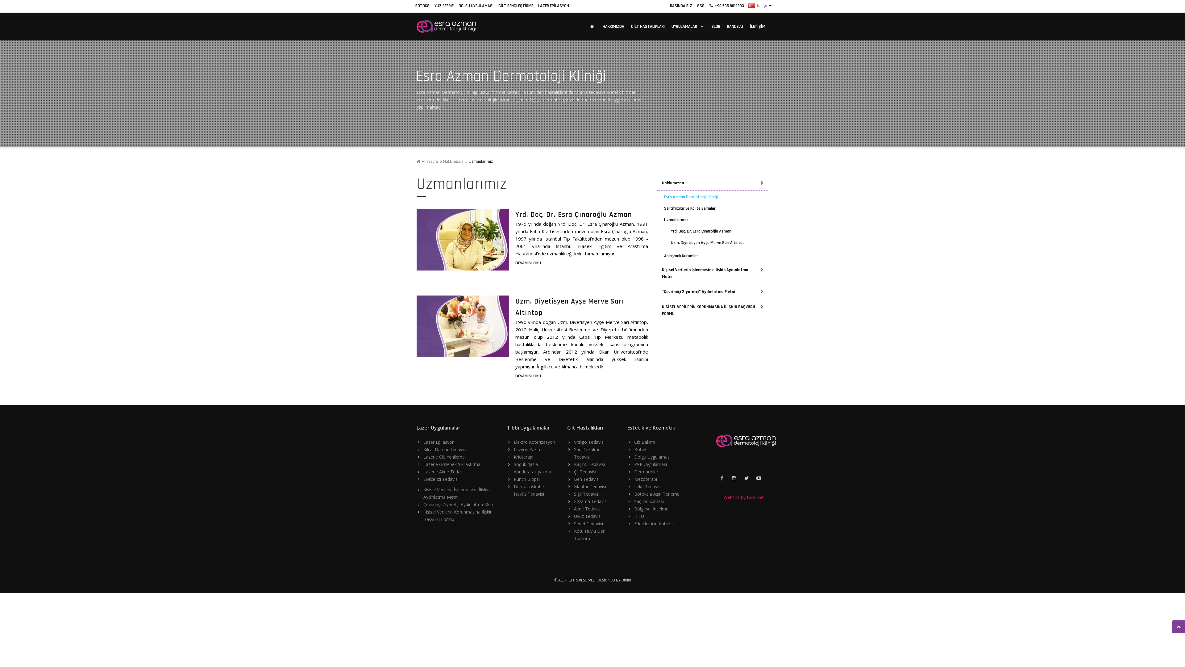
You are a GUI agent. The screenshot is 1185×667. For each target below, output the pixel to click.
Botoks (422, 6)
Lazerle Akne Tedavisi (445, 472)
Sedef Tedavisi (588, 523)
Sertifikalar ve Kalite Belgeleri (690, 208)
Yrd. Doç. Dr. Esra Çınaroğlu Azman (573, 214)
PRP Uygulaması (650, 464)
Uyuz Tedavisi (587, 516)
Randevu (735, 26)
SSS (701, 6)
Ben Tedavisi (587, 479)
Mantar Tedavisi (590, 486)
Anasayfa (429, 161)
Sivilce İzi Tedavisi (441, 479)
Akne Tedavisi (587, 509)
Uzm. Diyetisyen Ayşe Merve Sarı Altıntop (708, 242)
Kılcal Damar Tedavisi (444, 449)
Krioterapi (523, 457)
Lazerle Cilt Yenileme (444, 457)
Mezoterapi (645, 479)
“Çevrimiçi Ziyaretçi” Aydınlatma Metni (698, 292)
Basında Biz (681, 6)
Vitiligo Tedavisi (589, 442)
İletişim (757, 26)
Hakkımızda (613, 26)
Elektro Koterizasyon (534, 442)
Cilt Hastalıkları (648, 26)
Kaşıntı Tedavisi (589, 464)
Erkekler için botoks (653, 523)
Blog (716, 26)
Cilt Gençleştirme (515, 6)
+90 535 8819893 (728, 6)
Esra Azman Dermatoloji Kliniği (691, 197)
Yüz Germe (444, 6)
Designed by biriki (614, 580)
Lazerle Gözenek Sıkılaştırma (451, 464)
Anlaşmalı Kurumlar (681, 256)
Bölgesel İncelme (651, 509)
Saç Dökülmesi (649, 501)
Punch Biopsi (527, 479)
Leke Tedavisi (647, 486)
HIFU (639, 516)
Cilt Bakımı (644, 442)
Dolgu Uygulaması (476, 6)
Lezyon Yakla (527, 449)
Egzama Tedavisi (591, 501)
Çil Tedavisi (585, 472)
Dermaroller (646, 472)
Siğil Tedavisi (586, 494)
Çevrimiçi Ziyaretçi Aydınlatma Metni (459, 504)
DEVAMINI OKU (528, 263)
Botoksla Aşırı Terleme (657, 494)
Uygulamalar (685, 26)
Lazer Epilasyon (553, 6)
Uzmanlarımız (676, 220)
